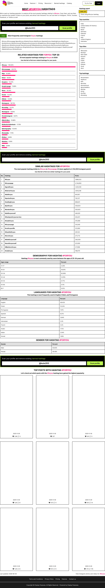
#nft (82, 81)
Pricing (40, 3)
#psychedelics (85, 87)
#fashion (4, 141)
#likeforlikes (6, 120)
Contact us (72, 579)
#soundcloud (85, 85)
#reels (4, 95)
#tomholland (85, 77)
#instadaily (5, 133)
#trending (5, 107)
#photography (6, 128)
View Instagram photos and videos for (90, 574)
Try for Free (88, 3)
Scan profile (67, 28)
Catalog (69, 3)
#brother (83, 83)
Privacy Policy (49, 579)
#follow (4, 137)
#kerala (83, 89)
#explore (5, 82)
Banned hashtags (59, 3)
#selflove (83, 79)
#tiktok (4, 99)
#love (3, 90)
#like (3, 145)
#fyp (3, 73)
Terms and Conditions (36, 579)
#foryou (4, 65)
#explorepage (6, 86)
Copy (3, 36)
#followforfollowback (8, 124)
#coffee (83, 93)
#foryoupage (6, 69)
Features (64, 579)
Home (26, 3)
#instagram (5, 103)
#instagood (5, 112)
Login (98, 3)
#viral (3, 78)
